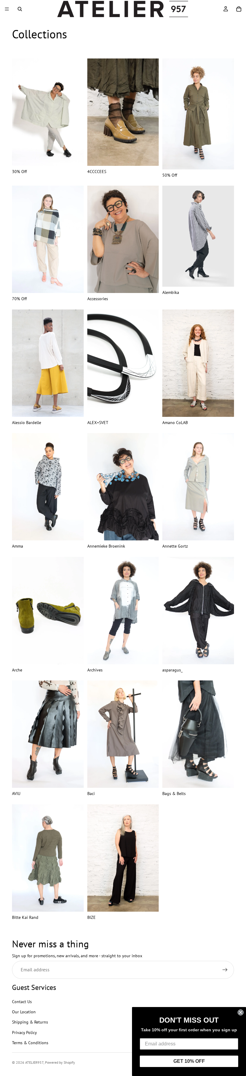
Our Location (24, 1012)
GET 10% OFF (189, 1061)
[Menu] (7, 9)
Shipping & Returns (30, 1022)
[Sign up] (225, 970)
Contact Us (22, 1001)
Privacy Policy (24, 1032)
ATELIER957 (34, 1062)
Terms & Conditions (30, 1042)
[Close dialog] (241, 1012)
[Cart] (238, 9)
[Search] (19, 9)
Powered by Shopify (60, 1062)
